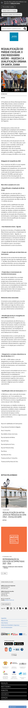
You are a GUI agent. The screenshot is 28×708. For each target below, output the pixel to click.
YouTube (23, 609)
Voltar (4, 573)
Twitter (14, 608)
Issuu (20, 608)
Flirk (26, 608)
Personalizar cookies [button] (8, 7)
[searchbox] (14, 29)
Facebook (17, 608)
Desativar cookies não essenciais (12, 14)
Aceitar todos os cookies (9, 11)
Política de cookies (15, 3)
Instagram (11, 608)
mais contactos (6, 604)
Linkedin (8, 608)
